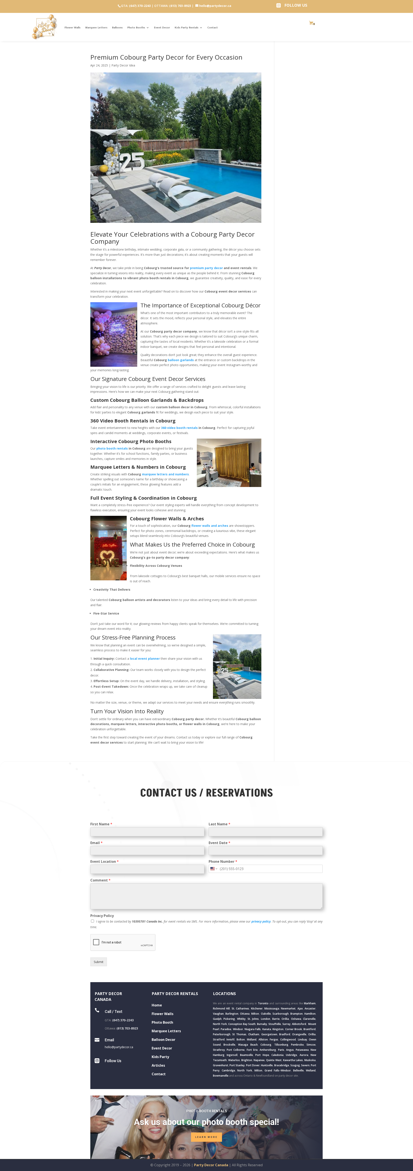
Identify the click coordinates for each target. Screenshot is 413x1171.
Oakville (266, 1013)
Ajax (300, 1008)
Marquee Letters (96, 27)
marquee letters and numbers (165, 474)
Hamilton (310, 1013)
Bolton (241, 1039)
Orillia (285, 1019)
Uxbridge (291, 1055)
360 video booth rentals (179, 428)
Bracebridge (281, 1065)
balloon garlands (181, 360)
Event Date (219, 843)
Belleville (298, 1070)
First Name (101, 824)
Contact (212, 27)
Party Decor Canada (211, 1165)
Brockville (229, 1044)
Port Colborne (236, 1050)
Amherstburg (268, 1050)
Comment (100, 880)
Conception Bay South (242, 1024)
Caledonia (277, 1055)
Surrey (286, 1024)
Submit (98, 962)
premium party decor (206, 268)
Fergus (274, 1039)
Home (157, 1005)
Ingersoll (232, 1055)
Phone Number (223, 861)
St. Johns (253, 1019)
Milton (255, 1013)
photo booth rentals (112, 448)
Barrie (276, 1019)
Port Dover (253, 1065)
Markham (310, 1003)
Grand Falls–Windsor (278, 1070)
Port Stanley (237, 1065)
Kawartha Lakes (293, 1060)
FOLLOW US (295, 5)
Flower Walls (72, 27)
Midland (251, 1039)
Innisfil (230, 1039)
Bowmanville (220, 1075)
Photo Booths (136, 27)
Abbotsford (299, 1024)
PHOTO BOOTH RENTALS (206, 1111)
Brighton (246, 1060)
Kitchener (257, 1008)
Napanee (259, 1060)
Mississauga (271, 1008)
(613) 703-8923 (180, 6)
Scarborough (281, 1013)
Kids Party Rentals (186, 27)
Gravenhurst (220, 1065)
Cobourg (265, 1044)
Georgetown (269, 1034)
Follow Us (113, 1061)
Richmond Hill (221, 1008)
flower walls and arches (209, 526)
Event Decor (162, 27)
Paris (281, 1050)
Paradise (226, 1029)
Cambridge (228, 1070)
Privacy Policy (102, 916)
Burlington (231, 1013)
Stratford (219, 1039)
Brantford (310, 1029)
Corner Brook (293, 1029)
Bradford (284, 1034)
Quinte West (274, 1060)
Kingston (278, 1029)
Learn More (206, 1137)
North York (220, 1024)
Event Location (104, 861)
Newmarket (288, 1008)
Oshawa (296, 1019)
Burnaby (262, 1024)
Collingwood (288, 1039)
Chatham (253, 1034)
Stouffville (274, 1024)
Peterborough (221, 1034)
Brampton (296, 1013)
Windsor (238, 1029)
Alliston (263, 1039)
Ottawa (245, 1013)
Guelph (217, 1019)
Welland (311, 1070)
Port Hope (262, 1055)
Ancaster (310, 1008)
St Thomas (239, 1034)
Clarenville (309, 1019)
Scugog (295, 1065)
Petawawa (302, 1050)
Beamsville (246, 1055)
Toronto (263, 1003)
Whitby (241, 1019)
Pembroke (297, 1044)
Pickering (229, 1019)
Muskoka (310, 1060)
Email (96, 843)
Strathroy (219, 1050)
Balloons (117, 27)
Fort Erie (252, 1050)
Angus (290, 1050)
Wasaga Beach (247, 1044)
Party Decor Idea (123, 65)
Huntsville (267, 1065)
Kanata (266, 1029)
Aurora (304, 1055)
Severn (305, 1065)
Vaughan (218, 1013)
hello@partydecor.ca (119, 1047)
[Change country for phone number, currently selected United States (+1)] (213, 869)
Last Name (219, 824)
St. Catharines (240, 1008)
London (265, 1019)
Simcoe (311, 1044)
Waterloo (234, 1060)
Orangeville (299, 1034)
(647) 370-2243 (140, 6)
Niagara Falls (253, 1029)
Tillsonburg (281, 1044)
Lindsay (302, 1039)
